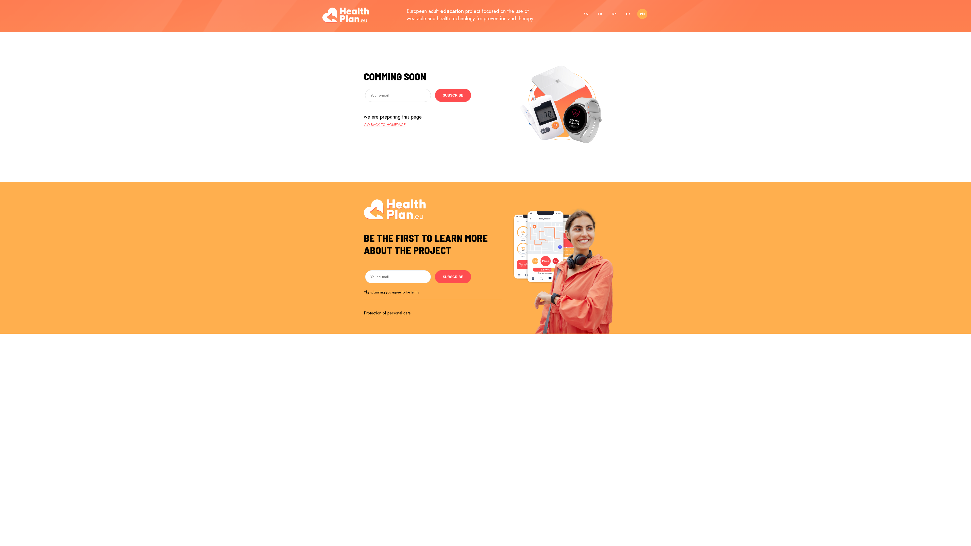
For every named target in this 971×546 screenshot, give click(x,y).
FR (600, 13)
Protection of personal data (387, 313)
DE (614, 13)
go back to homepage (385, 124)
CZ (628, 13)
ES (586, 13)
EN (642, 13)
